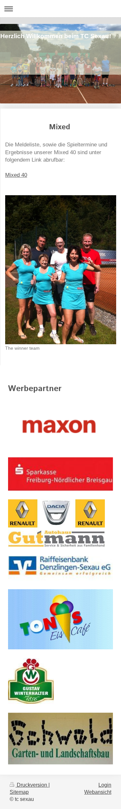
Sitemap (19, 792)
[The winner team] (60, 269)
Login (104, 785)
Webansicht (97, 792)
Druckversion (31, 785)
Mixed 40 (16, 175)
